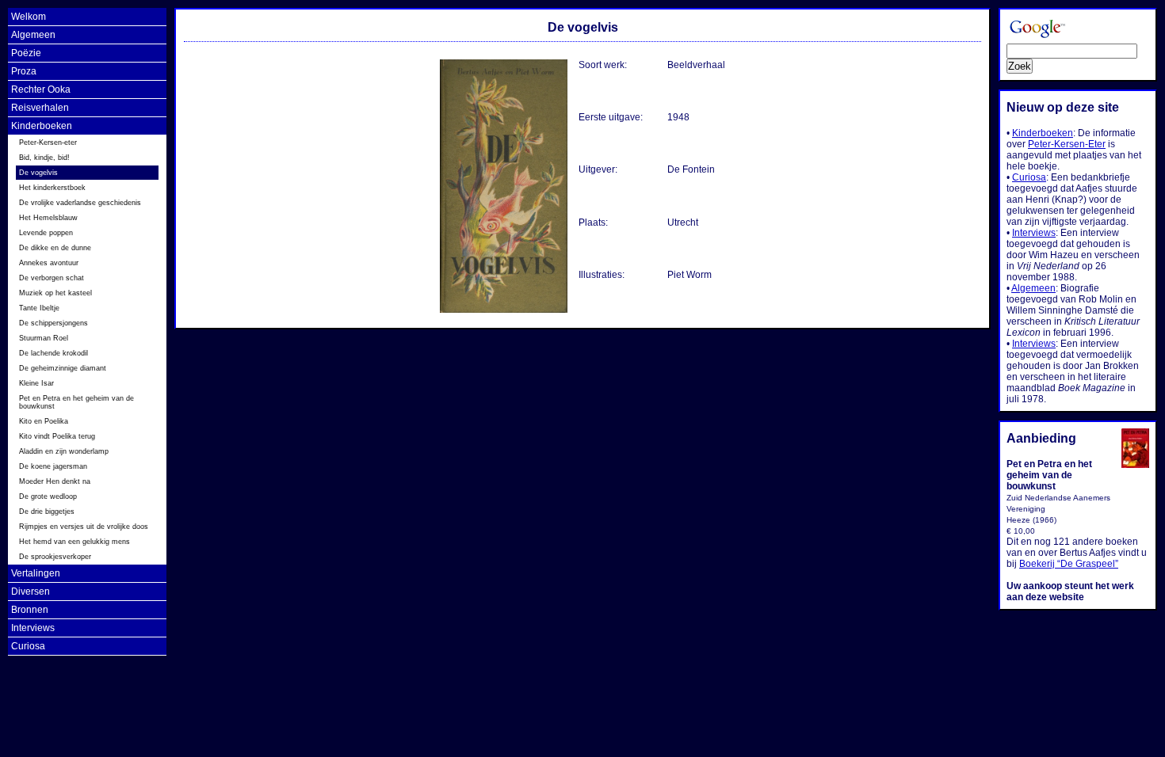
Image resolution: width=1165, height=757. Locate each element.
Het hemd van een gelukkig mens (74, 542)
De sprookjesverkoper (55, 557)
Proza (23, 71)
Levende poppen (46, 233)
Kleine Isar (36, 383)
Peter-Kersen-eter (48, 142)
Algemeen (33, 34)
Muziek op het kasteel (55, 293)
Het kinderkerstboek (52, 188)
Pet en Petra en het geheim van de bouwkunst (76, 402)
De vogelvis (38, 173)
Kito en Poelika (43, 421)
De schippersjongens (53, 323)
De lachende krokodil (53, 353)
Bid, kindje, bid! (44, 158)
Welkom (28, 16)
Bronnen (29, 609)
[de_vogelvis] (504, 311)
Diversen (30, 591)
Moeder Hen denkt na (54, 481)
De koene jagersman (53, 466)
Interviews (33, 627)
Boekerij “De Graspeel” (1068, 563)
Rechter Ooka (41, 89)
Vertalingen (35, 573)
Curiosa (28, 646)
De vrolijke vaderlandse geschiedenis (80, 203)
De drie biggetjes (46, 511)
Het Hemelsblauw (48, 218)
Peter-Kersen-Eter (1067, 144)
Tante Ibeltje (39, 308)
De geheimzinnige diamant (62, 368)
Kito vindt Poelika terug (57, 436)
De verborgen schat (51, 278)
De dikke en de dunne (55, 248)
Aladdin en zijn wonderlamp (64, 451)
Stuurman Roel (43, 338)
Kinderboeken (41, 125)
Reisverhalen (40, 107)
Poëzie (26, 53)
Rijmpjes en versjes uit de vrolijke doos (83, 527)
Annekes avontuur (48, 263)
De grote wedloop (48, 496)
